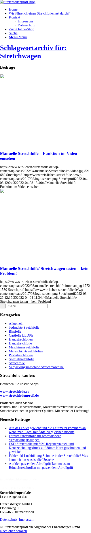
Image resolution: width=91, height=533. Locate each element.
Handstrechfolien (21, 339)
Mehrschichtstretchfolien (26, 351)
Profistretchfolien (21, 355)
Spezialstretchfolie (21, 359)
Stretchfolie (17, 363)
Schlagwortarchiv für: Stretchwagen (33, 52)
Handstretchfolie (20, 343)
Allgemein (16, 323)
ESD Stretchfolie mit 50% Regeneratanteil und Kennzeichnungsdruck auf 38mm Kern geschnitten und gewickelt (47, 448)
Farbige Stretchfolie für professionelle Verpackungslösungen (35, 438)
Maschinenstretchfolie (24, 347)
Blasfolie (15, 331)
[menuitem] (50, 9)
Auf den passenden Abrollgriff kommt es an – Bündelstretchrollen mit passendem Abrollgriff (41, 465)
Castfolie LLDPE (21, 335)
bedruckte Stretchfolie (24, 327)
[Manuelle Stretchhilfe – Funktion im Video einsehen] (45, 77)
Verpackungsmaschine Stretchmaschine (36, 367)
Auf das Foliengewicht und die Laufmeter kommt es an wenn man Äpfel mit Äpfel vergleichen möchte (47, 430)
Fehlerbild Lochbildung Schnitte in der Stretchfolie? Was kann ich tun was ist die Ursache (48, 458)
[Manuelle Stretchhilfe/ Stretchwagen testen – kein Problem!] (45, 192)
